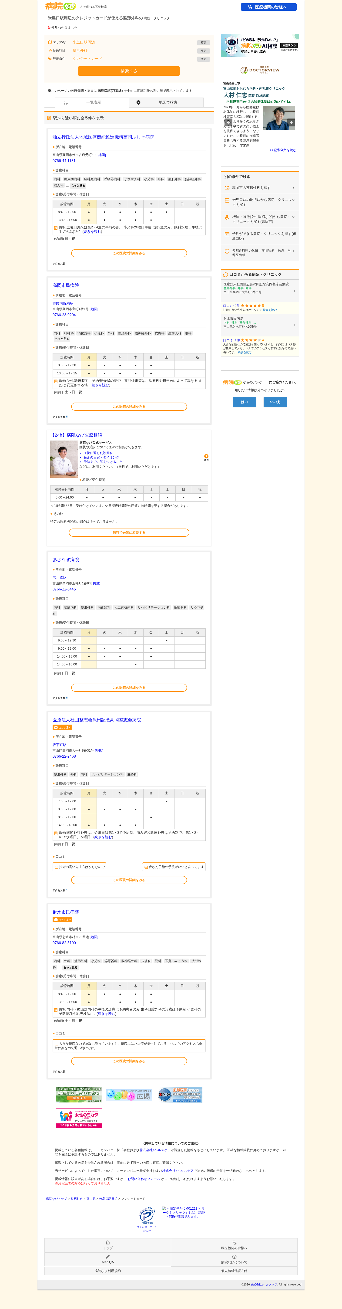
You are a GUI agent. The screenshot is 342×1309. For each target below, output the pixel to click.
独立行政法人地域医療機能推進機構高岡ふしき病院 (103, 137)
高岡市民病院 (66, 285)
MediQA (108, 1262)
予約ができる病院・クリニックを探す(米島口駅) (264, 236)
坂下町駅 (60, 745)
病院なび (60, 4)
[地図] (101, 155)
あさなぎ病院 (66, 559)
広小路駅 (60, 578)
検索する (129, 71)
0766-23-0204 (64, 315)
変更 (203, 42)
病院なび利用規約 (108, 1271)
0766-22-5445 (64, 589)
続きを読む (92, 232)
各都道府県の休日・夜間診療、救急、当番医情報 (261, 253)
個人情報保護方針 (234, 1271)
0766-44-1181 (64, 161)
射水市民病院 (66, 912)
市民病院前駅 (63, 303)
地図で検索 (168, 102)
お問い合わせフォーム (143, 1179)
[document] (129, 199)
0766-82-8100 (64, 943)
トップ (108, 1248)
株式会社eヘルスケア (155, 1150)
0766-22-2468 (64, 756)
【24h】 (76, 435)
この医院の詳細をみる (129, 253)
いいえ (275, 402)
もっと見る (78, 185)
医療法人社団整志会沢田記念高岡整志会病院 (97, 719)
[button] (228, 122)
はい (244, 402)
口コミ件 (65, 727)
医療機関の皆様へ (271, 7)
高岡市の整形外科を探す (251, 188)
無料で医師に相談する (129, 532)
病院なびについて (234, 1262)
